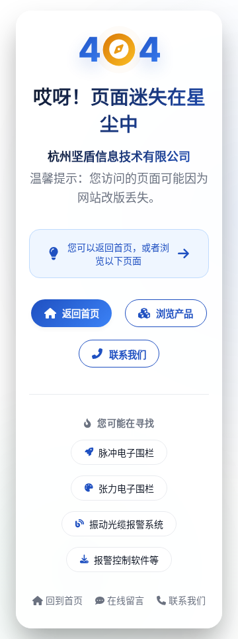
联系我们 (127, 354)
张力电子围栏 (126, 488)
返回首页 (80, 313)
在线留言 (124, 600)
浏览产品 (174, 313)
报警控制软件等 (126, 559)
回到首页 (63, 600)
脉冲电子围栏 (126, 452)
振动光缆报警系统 (126, 524)
